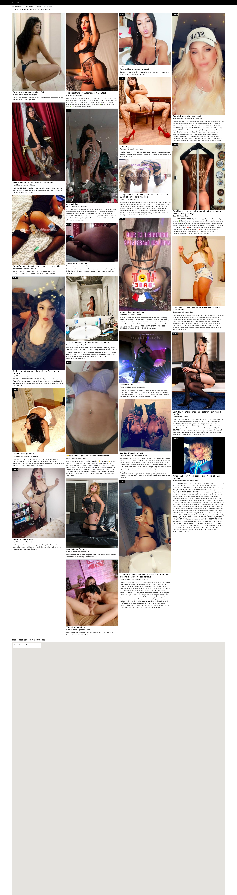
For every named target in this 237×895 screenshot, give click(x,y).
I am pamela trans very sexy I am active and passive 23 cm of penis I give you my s (144, 195)
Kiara (122, 66)
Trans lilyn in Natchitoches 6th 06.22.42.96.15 (87, 342)
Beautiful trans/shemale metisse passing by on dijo (36, 266)
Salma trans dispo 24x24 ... (79, 263)
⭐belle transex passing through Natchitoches (87, 456)
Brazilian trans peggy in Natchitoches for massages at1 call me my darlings (197, 212)
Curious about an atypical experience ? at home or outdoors (36, 372)
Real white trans (127, 384)
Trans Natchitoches (75, 627)
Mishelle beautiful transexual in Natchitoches (34, 182)
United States (28, 6)
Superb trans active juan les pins (188, 116)
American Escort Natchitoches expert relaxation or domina (196, 477)
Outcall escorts (17, 6)
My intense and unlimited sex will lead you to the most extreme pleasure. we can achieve (145, 575)
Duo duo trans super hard (131, 453)
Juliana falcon (72, 204)
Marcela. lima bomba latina (132, 312)
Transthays (125, 146)
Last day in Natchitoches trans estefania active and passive (197, 413)
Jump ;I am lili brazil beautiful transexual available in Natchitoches (197, 308)
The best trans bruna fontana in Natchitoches (87, 93)
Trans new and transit (23, 539)
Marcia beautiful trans (76, 549)
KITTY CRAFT (16, 3)
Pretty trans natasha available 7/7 (28, 92)
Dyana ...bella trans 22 (23, 454)
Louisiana (38, 6)
